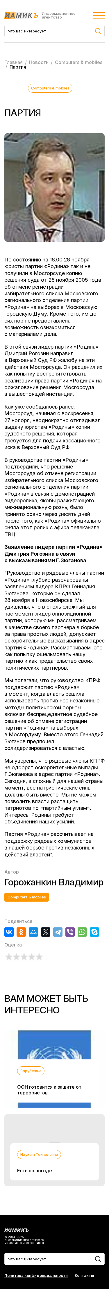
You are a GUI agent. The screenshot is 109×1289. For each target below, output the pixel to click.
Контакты (84, 1275)
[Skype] (94, 932)
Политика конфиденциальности (36, 1275)
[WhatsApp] (82, 932)
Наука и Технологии (39, 1154)
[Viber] (70, 932)
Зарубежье (31, 1070)
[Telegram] (57, 932)
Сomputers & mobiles (50, 88)
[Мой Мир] (33, 932)
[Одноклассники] (21, 932)
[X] (45, 932)
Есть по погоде (34, 1170)
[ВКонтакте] (9, 932)
